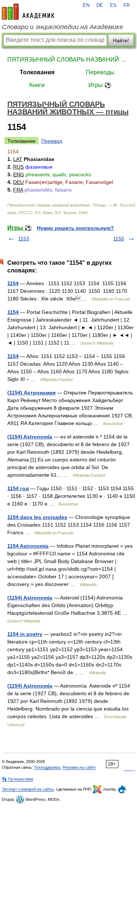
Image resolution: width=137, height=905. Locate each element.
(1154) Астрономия (31, 393)
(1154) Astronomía (29, 437)
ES (113, 5)
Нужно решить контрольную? (75, 228)
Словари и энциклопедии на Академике (62, 27)
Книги (37, 85)
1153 (23, 238)
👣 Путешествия (17, 779)
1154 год (18, 488)
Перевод (51, 141)
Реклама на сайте (79, 767)
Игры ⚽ (99, 85)
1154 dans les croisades (37, 517)
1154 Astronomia (28, 546)
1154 (13, 283)
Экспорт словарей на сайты (28, 789)
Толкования (37, 72)
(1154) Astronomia (29, 598)
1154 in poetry (24, 634)
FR (126, 5)
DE (99, 5)
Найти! (121, 40)
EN (86, 5)
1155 (118, 238)
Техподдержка (47, 767)
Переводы (100, 72)
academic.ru (28, 12)
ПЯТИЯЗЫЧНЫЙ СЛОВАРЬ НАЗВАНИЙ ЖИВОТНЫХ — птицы (68, 59)
